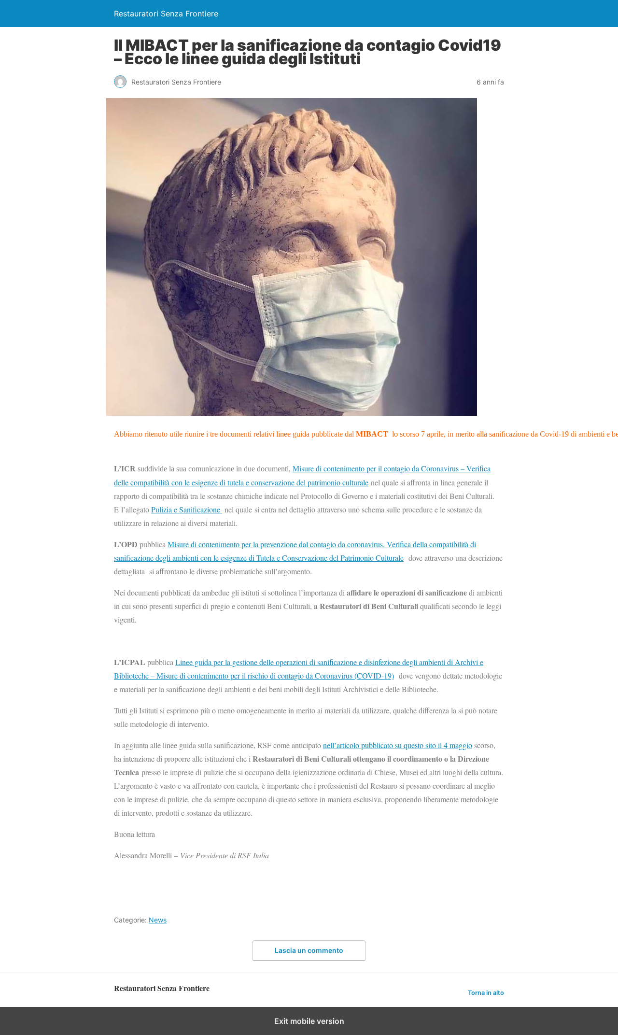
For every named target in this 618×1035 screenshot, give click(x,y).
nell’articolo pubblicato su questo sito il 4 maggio (397, 745)
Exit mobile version (309, 1021)
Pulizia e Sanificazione (186, 509)
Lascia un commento (309, 950)
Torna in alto (486, 992)
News (158, 920)
